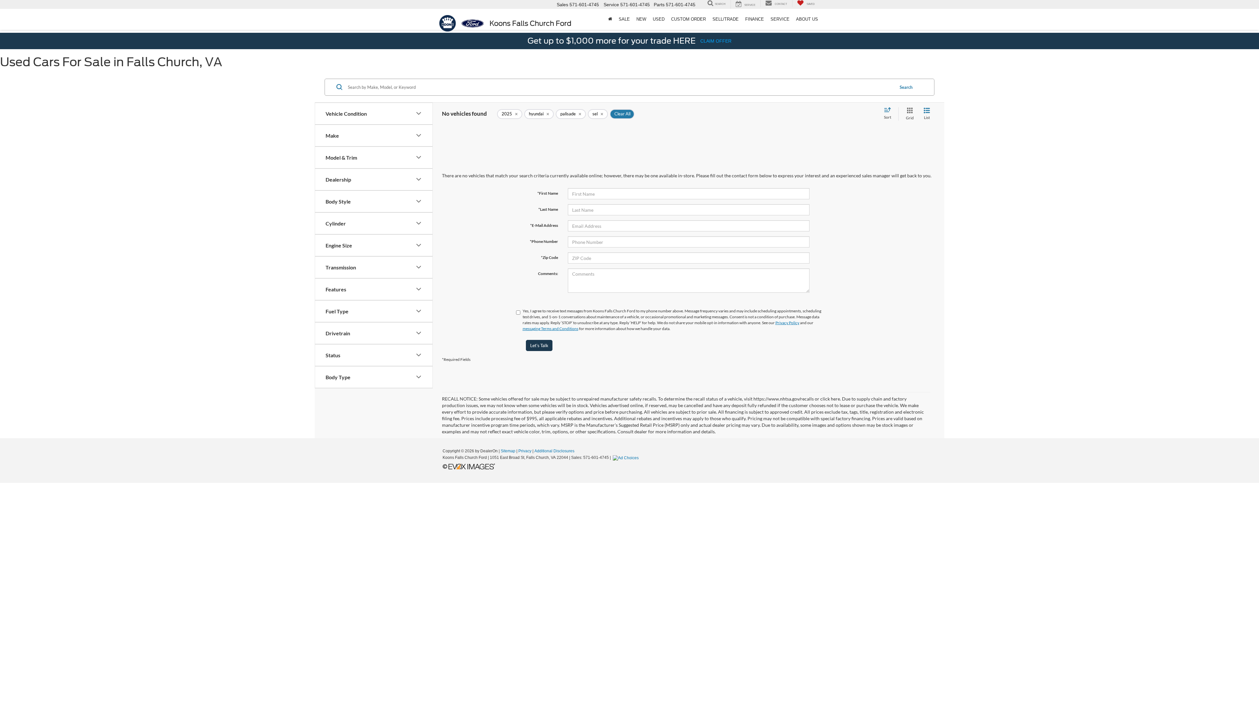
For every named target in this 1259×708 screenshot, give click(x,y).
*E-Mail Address (544, 225)
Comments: (548, 273)
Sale (624, 19)
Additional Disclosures (554, 451)
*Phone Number (544, 241)
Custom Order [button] (688, 19)
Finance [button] (754, 19)
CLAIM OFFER (715, 41)
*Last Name (548, 209)
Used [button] (659, 19)
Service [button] (779, 19)
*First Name (547, 193)
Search (906, 87)
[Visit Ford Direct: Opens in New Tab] (626, 457)
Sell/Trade (725, 19)
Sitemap (508, 451)
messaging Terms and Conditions (550, 328)
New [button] (641, 19)
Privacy (524, 451)
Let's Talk (539, 345)
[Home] (610, 19)
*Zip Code (549, 257)
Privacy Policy (787, 322)
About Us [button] (807, 19)
